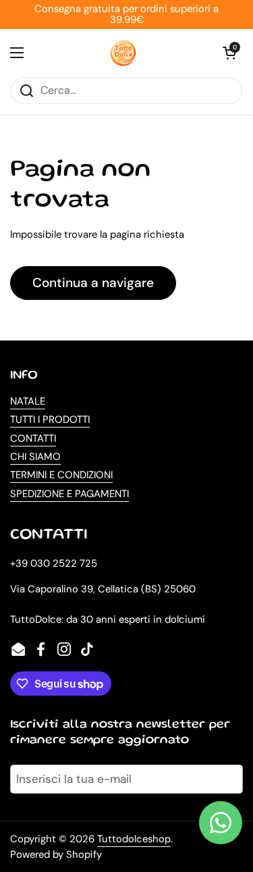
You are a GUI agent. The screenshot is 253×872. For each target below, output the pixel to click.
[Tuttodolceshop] (123, 52)
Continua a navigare (93, 282)
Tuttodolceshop (134, 839)
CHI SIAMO (35, 456)
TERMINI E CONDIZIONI (61, 475)
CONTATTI (33, 438)
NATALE (27, 401)
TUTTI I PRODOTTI (50, 419)
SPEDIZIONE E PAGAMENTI (69, 494)
